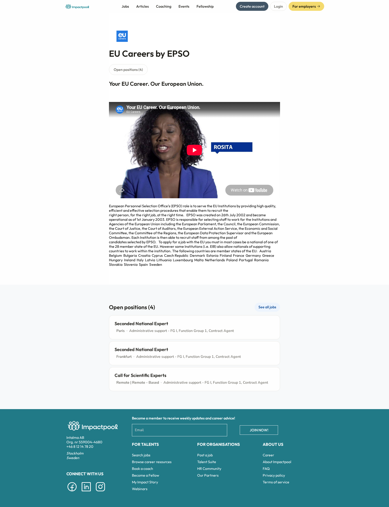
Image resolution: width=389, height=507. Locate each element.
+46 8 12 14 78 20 (79, 446)
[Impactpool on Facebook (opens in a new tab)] (72, 492)
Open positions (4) (128, 69)
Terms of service (276, 482)
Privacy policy (274, 475)
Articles (142, 6)
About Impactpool (277, 462)
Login (278, 6)
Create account (252, 6)
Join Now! (259, 430)
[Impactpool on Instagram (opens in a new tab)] (100, 492)
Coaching (163, 6)
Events (184, 6)
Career (268, 455)
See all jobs (267, 307)
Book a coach (142, 468)
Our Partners (208, 475)
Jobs (125, 6)
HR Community (209, 468)
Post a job (205, 455)
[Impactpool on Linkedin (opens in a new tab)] (86, 492)
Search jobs (141, 455)
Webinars (139, 489)
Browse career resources (152, 462)
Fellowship (205, 6)
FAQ (266, 468)
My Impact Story (145, 482)
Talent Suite (206, 462)
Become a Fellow (145, 475)
